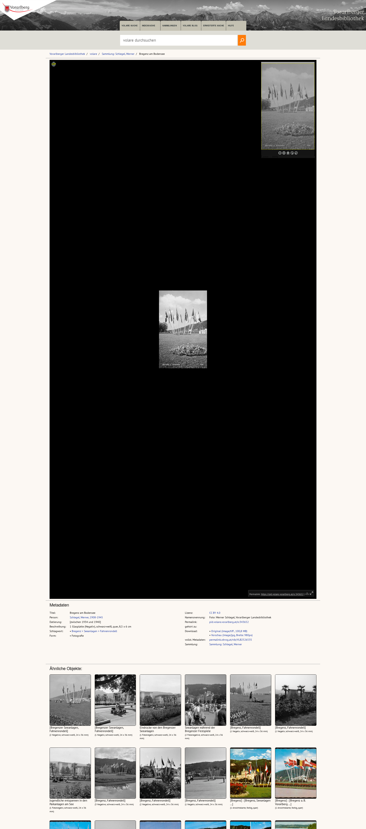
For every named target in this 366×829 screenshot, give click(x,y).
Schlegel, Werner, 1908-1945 (86, 617)
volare (93, 54)
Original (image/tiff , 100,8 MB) (229, 631)
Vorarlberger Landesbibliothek (67, 54)
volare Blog (190, 25)
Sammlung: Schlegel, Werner (118, 54)
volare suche (130, 25)
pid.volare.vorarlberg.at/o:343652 (229, 622)
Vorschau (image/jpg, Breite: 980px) (232, 635)
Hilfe (231, 25)
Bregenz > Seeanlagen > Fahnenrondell (94, 631)
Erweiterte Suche (213, 25)
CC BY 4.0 (214, 612)
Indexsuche (148, 25)
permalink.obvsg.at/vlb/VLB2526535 (230, 639)
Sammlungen (169, 25)
